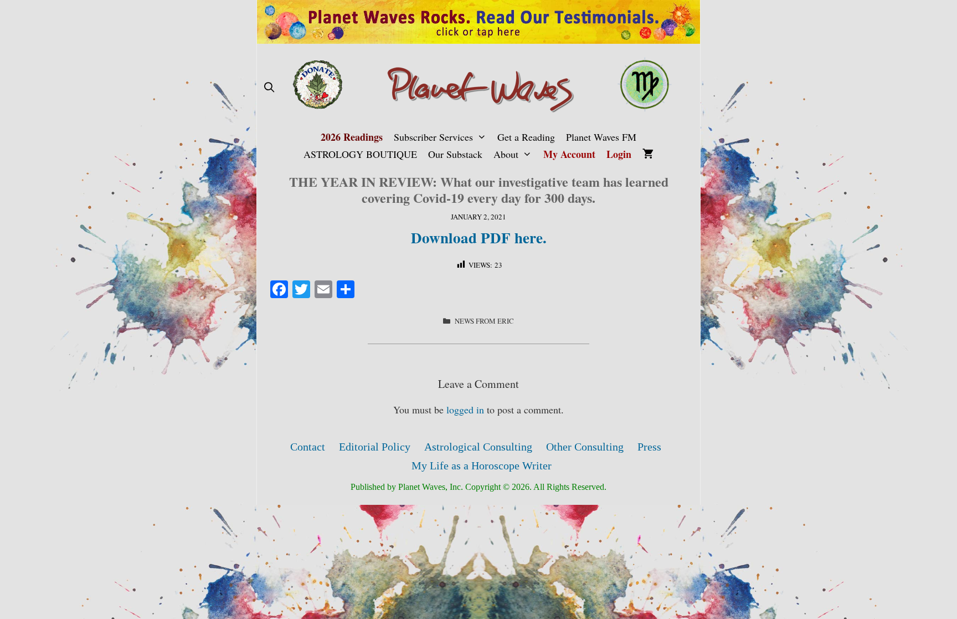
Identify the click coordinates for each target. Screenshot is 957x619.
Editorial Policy (374, 447)
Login (618, 154)
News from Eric (484, 321)
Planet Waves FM (601, 137)
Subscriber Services (433, 137)
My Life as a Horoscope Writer (481, 465)
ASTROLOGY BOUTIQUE (360, 154)
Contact (307, 447)
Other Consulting (585, 447)
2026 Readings (352, 137)
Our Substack (455, 154)
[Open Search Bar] (269, 87)
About (505, 154)
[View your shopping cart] (648, 154)
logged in (465, 409)
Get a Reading (526, 137)
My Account (569, 154)
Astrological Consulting (478, 447)
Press (649, 447)
